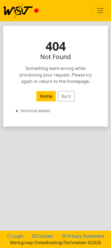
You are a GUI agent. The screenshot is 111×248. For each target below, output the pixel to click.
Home (46, 96)
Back (66, 96)
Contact (44, 236)
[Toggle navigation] (100, 10)
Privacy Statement (85, 236)
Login (17, 236)
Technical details (35, 110)
